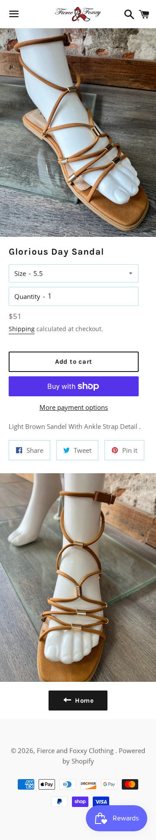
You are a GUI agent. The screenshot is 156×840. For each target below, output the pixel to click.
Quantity (27, 296)
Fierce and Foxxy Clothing (76, 750)
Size (20, 273)
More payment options (73, 407)
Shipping (22, 329)
